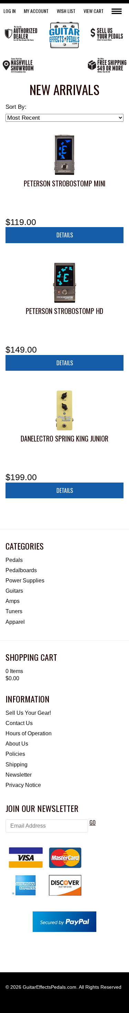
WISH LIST (66, 10)
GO (92, 822)
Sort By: (16, 107)
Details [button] (64, 235)
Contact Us (19, 723)
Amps (13, 601)
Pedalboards (21, 570)
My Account (36, 10)
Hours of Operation (29, 733)
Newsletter (19, 775)
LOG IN (9, 10)
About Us (17, 744)
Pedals (14, 560)
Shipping (17, 764)
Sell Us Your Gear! (28, 713)
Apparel (15, 622)
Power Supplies (25, 580)
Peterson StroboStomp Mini (65, 183)
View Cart (94, 10)
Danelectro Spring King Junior (64, 438)
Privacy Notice (23, 785)
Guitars (14, 591)
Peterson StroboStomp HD (64, 311)
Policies (15, 754)
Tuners (14, 611)
